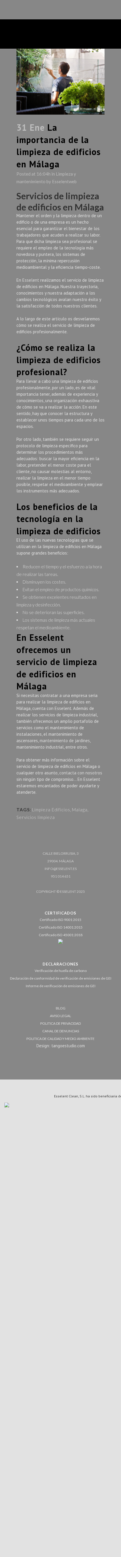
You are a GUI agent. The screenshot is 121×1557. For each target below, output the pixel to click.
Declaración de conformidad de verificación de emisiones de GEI (60, 978)
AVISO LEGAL (60, 1016)
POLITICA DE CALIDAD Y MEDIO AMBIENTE (60, 1038)
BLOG (60, 1008)
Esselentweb (64, 181)
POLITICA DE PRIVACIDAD (60, 1023)
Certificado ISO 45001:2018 (61, 935)
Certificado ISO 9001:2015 (60, 919)
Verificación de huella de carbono (61, 970)
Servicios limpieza (35, 817)
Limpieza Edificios (51, 809)
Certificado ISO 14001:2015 (61, 927)
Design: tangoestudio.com (60, 1045)
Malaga (80, 809)
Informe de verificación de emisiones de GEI (60, 986)
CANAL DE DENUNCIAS (60, 1031)
